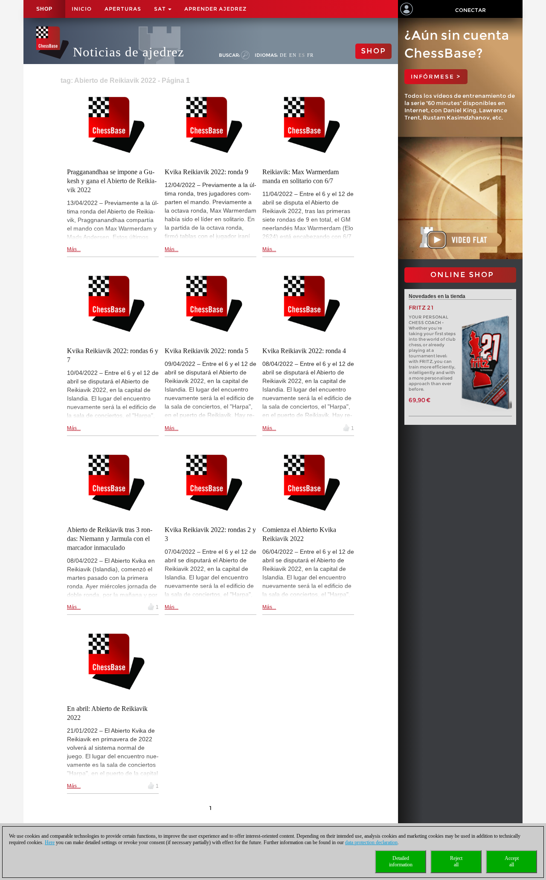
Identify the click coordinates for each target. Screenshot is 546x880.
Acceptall (512, 861)
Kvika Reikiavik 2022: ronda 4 (304, 350)
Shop (44, 9)
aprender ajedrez (215, 9)
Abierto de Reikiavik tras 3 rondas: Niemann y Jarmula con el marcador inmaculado (109, 538)
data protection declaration (371, 842)
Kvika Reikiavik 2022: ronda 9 (206, 171)
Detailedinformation (400, 861)
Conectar (470, 10)
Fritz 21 (421, 307)
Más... (74, 249)
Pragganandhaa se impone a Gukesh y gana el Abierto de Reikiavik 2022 (112, 180)
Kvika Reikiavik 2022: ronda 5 (206, 350)
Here (50, 842)
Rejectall (456, 861)
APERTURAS (123, 9)
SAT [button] (160, 9)
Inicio (82, 9)
